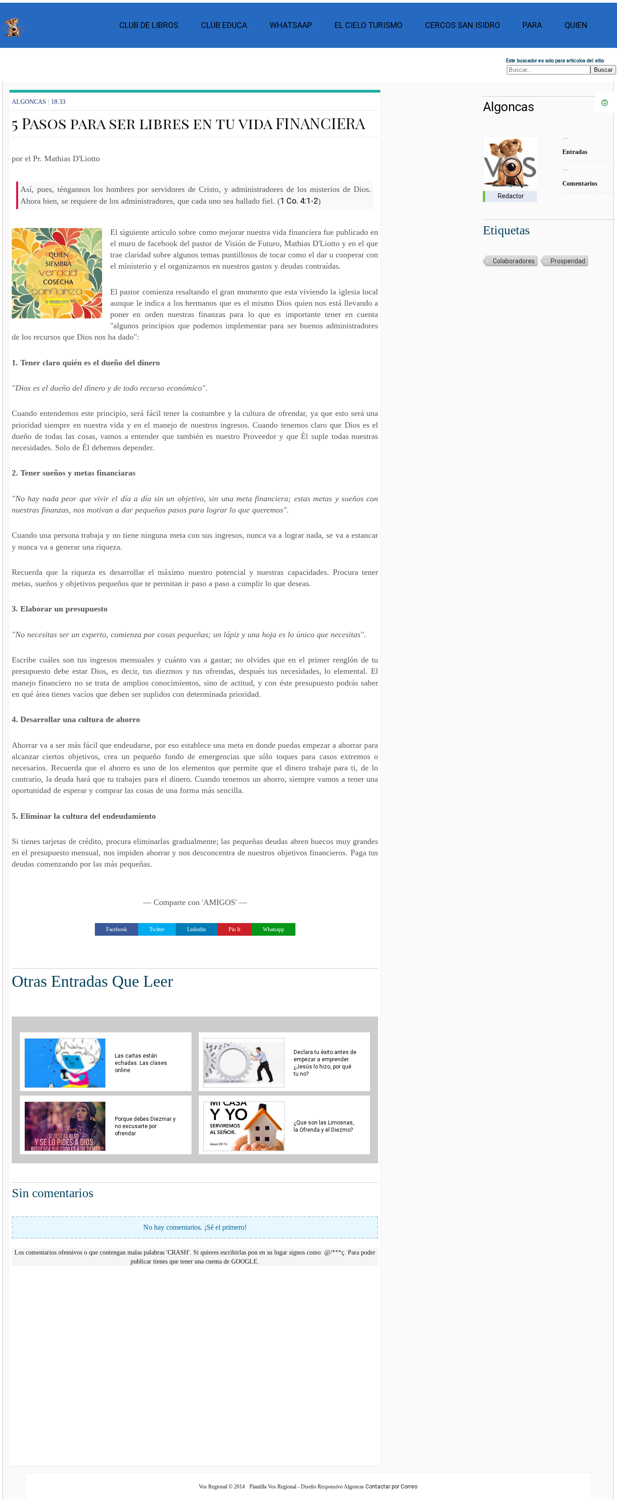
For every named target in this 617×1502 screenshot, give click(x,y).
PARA (532, 25)
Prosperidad (568, 261)
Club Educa (224, 25)
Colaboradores (514, 261)
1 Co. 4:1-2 (299, 200)
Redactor (511, 196)
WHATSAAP (291, 25)
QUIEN (576, 25)
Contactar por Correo (391, 1486)
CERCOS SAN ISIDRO (462, 25)
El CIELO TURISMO (368, 25)
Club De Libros (148, 25)
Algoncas (508, 106)
